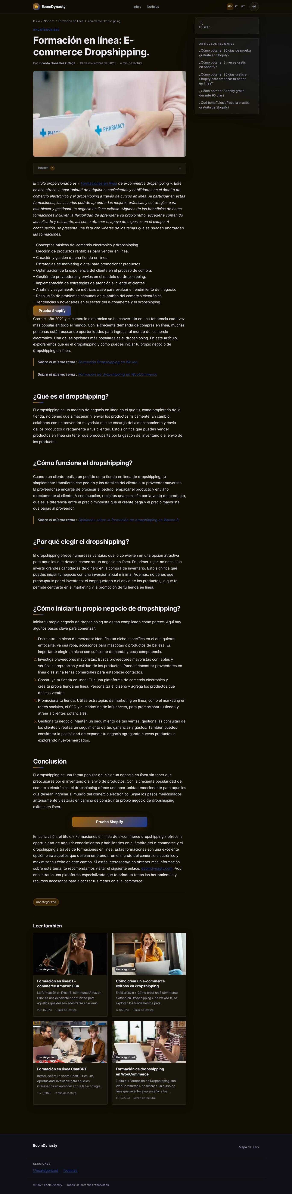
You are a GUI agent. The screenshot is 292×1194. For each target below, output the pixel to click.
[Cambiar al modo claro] (254, 6)
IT (236, 6)
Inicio (137, 6)
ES (230, 6)
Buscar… (205, 27)
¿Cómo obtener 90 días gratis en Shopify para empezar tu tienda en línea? (224, 79)
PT (243, 6)
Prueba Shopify (52, 311)
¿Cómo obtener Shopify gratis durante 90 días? (221, 93)
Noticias (153, 6)
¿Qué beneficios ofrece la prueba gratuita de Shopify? (224, 105)
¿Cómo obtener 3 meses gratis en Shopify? (222, 65)
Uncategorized (46, 29)
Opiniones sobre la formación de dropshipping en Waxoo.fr (128, 520)
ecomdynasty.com (157, 868)
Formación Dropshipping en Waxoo (107, 362)
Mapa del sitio (249, 1147)
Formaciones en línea (99, 183)
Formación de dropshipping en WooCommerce (117, 374)
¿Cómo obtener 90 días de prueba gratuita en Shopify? (225, 53)
